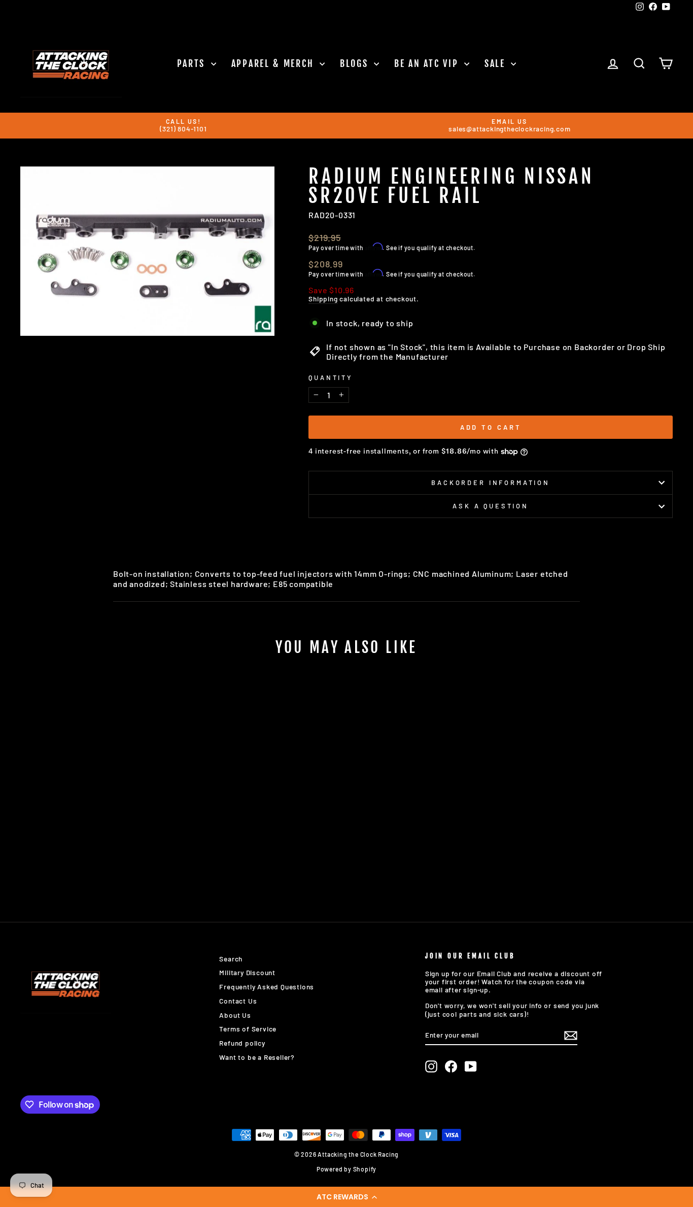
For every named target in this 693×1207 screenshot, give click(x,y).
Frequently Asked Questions (266, 986)
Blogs (355, 63)
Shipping (322, 299)
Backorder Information (490, 482)
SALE (496, 63)
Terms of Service (247, 1028)
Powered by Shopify (346, 1168)
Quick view (97, 823)
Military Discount (247, 972)
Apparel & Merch (274, 63)
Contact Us (238, 1000)
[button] (346, 1197)
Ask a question (491, 506)
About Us (235, 1015)
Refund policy (242, 1043)
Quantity (330, 378)
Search (230, 958)
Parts (193, 63)
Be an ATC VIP (428, 63)
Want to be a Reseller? (257, 1057)
